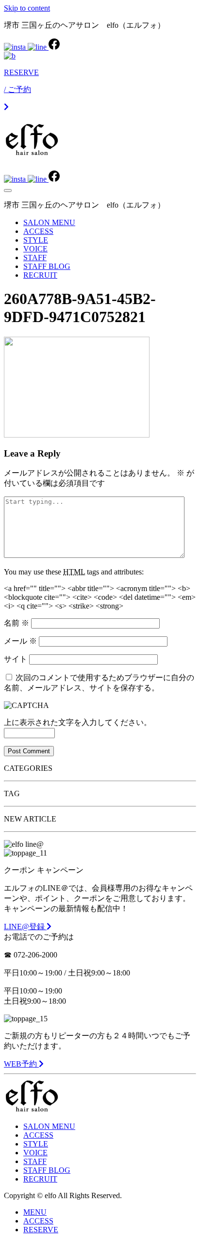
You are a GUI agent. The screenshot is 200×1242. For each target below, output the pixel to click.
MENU (35, 1212)
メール (20, 641)
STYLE (35, 240)
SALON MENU (49, 222)
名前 (16, 623)
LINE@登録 (25, 926)
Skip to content (27, 8)
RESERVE (40, 1229)
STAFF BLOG (46, 266)
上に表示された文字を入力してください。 (77, 722)
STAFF (35, 257)
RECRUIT (40, 275)
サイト (15, 659)
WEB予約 (21, 1064)
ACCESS (38, 231)
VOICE (35, 249)
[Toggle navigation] (8, 190)
